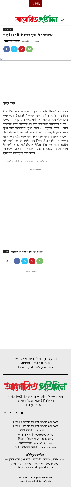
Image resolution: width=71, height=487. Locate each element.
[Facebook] (6, 49)
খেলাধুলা (8, 29)
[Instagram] (11, 413)
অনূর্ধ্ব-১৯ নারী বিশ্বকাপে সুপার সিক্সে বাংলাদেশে (27, 251)
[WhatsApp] (29, 49)
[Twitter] (14, 49)
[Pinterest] (21, 49)
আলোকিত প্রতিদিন (12, 41)
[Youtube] (22, 413)
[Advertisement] (35, 206)
